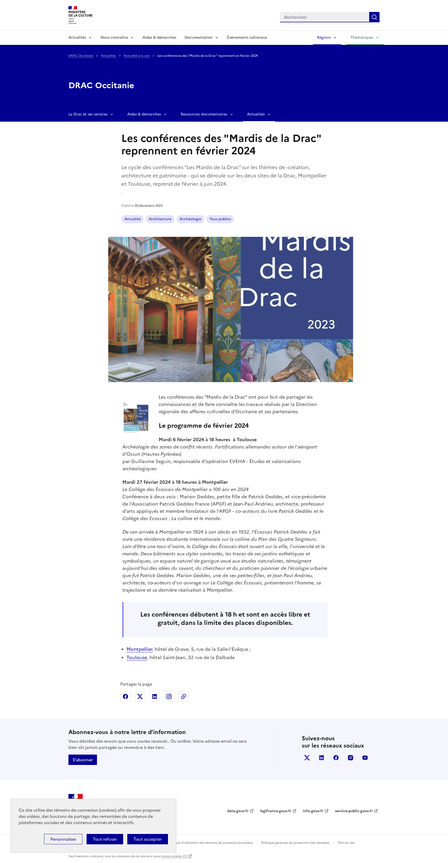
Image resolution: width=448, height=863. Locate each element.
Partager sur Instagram (169, 696)
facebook (336, 757)
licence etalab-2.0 (174, 856)
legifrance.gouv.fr (275, 811)
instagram (350, 757)
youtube (365, 757)
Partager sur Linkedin (154, 696)
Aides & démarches (159, 37)
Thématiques (362, 37)
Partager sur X (140, 696)
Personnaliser (63, 839)
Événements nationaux (247, 37)
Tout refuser (105, 839)
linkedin (321, 757)
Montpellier (139, 649)
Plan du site (346, 842)
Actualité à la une (137, 55)
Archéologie (190, 219)
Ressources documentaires (204, 114)
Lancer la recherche (374, 17)
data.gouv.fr (238, 811)
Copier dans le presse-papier (183, 696)
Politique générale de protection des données (295, 842)
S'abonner (83, 760)
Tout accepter (148, 839)
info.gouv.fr (313, 811)
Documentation (199, 37)
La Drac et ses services (88, 114)
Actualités (77, 37)
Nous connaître (114, 37)
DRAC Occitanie (81, 55)
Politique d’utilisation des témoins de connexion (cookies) (210, 842)
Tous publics (220, 219)
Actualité (132, 219)
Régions (324, 37)
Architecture (160, 219)
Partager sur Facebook (125, 696)
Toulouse (137, 657)
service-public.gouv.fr (354, 811)
